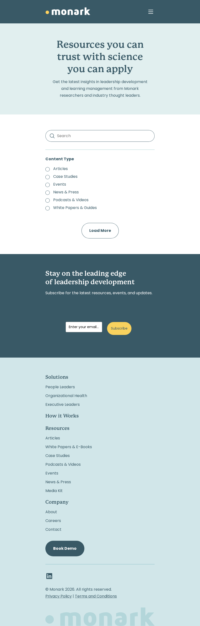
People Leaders (60, 387)
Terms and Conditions (96, 596)
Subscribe (119, 328)
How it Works (62, 416)
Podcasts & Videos (63, 464)
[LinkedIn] (49, 576)
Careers (53, 520)
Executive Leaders (62, 404)
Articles (52, 438)
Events (51, 473)
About (51, 512)
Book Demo (65, 548)
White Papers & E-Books (68, 447)
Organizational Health (66, 395)
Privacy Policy (58, 596)
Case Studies (57, 455)
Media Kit (54, 490)
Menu (151, 12)
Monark (67, 11)
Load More (100, 230)
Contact (53, 529)
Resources (57, 428)
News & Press (58, 482)
